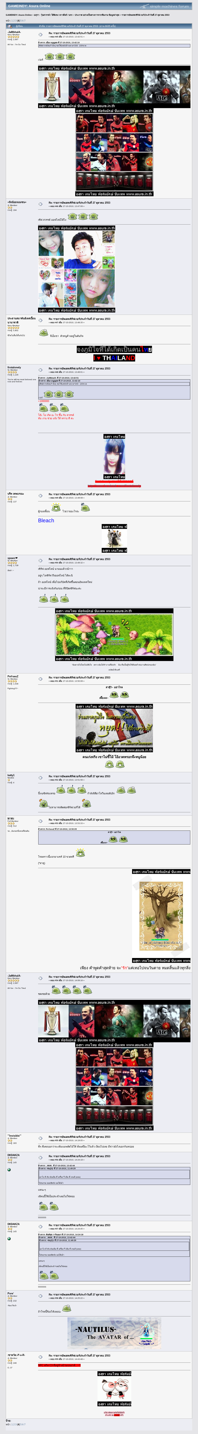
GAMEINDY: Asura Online (19, 15)
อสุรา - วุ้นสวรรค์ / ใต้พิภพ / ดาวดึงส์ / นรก (53, 15)
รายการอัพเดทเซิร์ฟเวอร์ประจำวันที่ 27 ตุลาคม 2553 (145, 15)
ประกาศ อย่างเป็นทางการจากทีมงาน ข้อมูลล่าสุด (97, 15)
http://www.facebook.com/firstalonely (114, 486)
